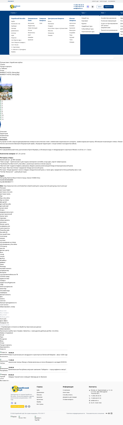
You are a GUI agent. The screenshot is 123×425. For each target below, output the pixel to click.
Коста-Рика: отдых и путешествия (57, 28)
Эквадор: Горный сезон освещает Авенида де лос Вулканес (27, 377)
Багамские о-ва (15, 23)
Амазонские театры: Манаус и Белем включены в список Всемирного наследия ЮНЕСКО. (37, 362)
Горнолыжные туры (88, 31)
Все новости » (4, 380)
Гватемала (51, 23)
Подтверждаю (21, 327)
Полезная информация (108, 21)
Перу (70, 35)
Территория (4, 133)
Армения (30, 40)
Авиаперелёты (5, 347)
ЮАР (29, 35)
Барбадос (14, 26)
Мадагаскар (31, 25)
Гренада (13, 28)
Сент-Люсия (14, 45)
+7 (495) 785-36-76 (78, 5)
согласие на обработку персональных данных (26, 327)
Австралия (31, 23)
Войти (99, 6)
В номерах (3, 138)
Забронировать (5, 329)
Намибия (30, 37)
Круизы (84, 23)
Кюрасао (13, 38)
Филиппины (31, 32)
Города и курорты (6, 345)
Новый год (85, 18)
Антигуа (13, 33)
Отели (2, 343)
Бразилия (72, 28)
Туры (83, 13)
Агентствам (66, 392)
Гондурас (50, 26)
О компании (66, 390)
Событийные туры (88, 29)
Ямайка (13, 52)
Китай (2, 335)
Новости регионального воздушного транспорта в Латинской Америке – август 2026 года (37, 355)
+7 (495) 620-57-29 (78, 6)
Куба (12, 35)
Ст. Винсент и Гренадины (18, 49)
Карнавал (85, 21)
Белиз (49, 21)
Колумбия (72, 32)
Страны (13, 13)
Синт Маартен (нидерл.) (18, 42)
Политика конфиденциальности (76, 413)
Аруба (13, 21)
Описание (3, 131)
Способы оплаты (67, 395)
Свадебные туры (87, 26)
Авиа (102, 13)
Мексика (50, 30)
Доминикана (15, 30)
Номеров (3, 323)
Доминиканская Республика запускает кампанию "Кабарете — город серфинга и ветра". (37, 369)
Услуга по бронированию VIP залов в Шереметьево (109, 25)
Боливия (71, 25)
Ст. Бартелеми (15, 47)
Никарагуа (51, 33)
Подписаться (108, 6)
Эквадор (71, 42)
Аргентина (72, 23)
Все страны (40, 404)
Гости (2, 319)
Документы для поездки (70, 397)
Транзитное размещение (109, 30)
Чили (70, 40)
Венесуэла (72, 30)
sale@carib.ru (78, 8)
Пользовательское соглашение (95, 413)
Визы (1, 341)
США (40, 23)
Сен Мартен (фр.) (16, 40)
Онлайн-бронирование (108, 18)
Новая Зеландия (32, 28)
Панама (50, 35)
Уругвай (71, 37)
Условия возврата (68, 399)
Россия (30, 30)
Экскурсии (3, 339)
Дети (1, 321)
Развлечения (4, 135)
